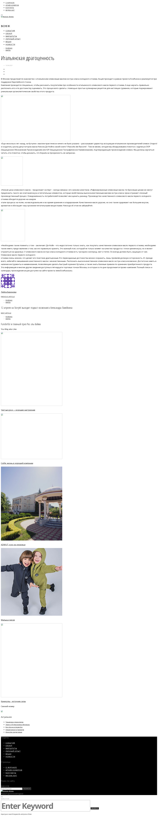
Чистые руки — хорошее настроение (18, 410)
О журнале (10, 3)
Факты (8, 50)
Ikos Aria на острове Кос (14, 727)
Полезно (9, 48)
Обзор (9, 33)
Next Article (6, 313)
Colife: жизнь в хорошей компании (17, 463)
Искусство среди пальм (14, 732)
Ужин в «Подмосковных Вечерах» (18, 725)
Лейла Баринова (8, 292)
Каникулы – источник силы (13, 701)
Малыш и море (8, 620)
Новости (10, 44)
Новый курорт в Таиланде (15, 730)
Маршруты (11, 36)
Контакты (10, 8)
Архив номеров (12, 5)
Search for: (5, 786)
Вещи (8, 41)
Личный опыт (13, 39)
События (10, 30)
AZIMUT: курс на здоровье (13, 544)
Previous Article (8, 297)
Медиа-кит (10, 10)
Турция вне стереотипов (14, 722)
